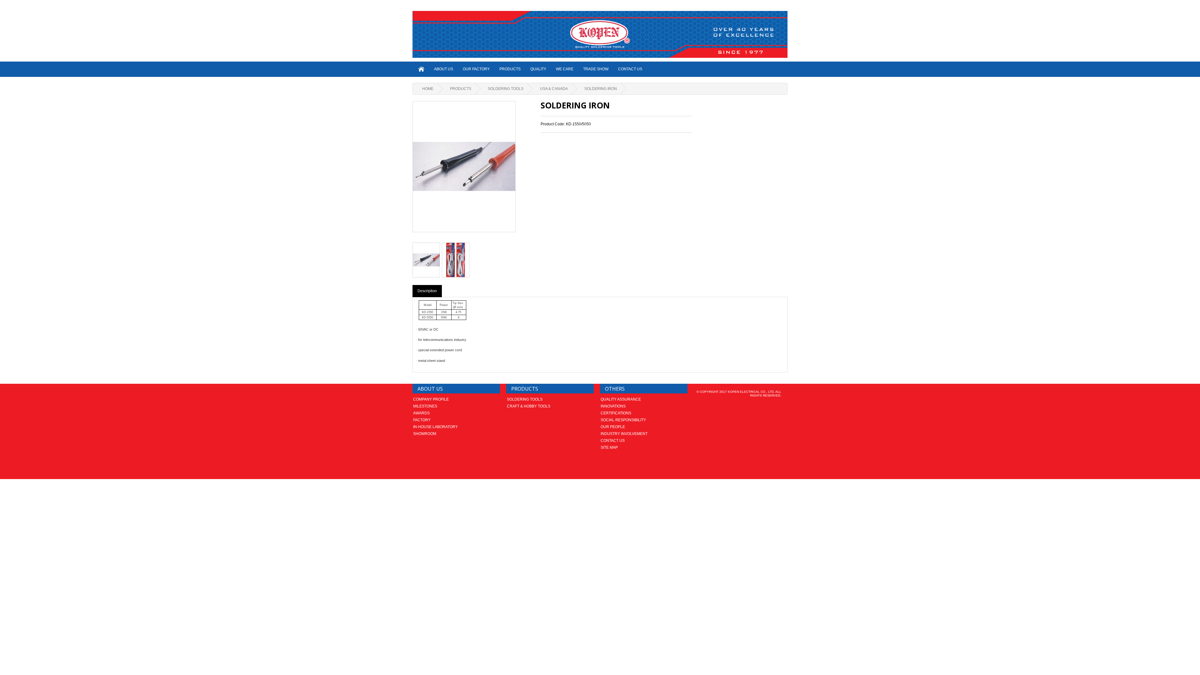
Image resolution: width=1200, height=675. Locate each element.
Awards (421, 413)
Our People (613, 427)
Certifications (616, 413)
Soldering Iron (600, 89)
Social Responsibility (623, 420)
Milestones (425, 406)
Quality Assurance (621, 399)
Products (510, 69)
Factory (422, 420)
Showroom (424, 434)
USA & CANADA (554, 89)
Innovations (613, 406)
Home (427, 89)
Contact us (613, 440)
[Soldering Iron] (426, 260)
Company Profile (431, 399)
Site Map (609, 447)
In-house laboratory (435, 427)
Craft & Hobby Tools (528, 406)
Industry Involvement (624, 434)
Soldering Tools (505, 89)
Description (427, 291)
